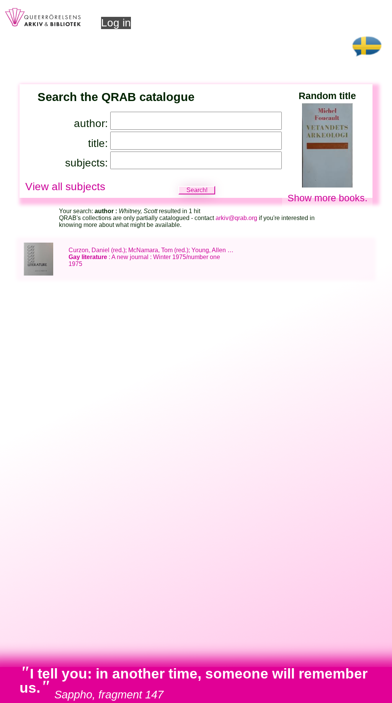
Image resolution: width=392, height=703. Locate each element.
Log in (116, 23)
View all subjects (65, 186)
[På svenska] (367, 59)
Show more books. (327, 197)
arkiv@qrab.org (236, 218)
